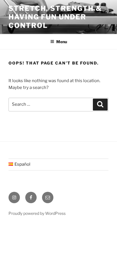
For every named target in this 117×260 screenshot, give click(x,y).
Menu (61, 41)
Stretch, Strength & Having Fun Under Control (55, 17)
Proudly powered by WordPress (37, 213)
